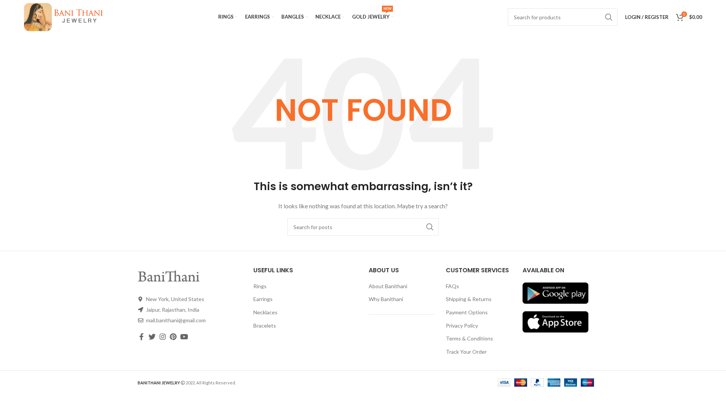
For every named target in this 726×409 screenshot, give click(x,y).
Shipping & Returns (469, 299)
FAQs (452, 286)
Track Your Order (466, 351)
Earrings (263, 299)
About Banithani (388, 286)
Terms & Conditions (469, 338)
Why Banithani (386, 299)
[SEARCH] (430, 227)
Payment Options (467, 312)
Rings (260, 286)
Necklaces (265, 312)
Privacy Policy (462, 325)
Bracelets (264, 325)
